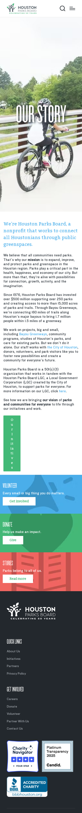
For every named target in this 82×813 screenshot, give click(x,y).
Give (13, 540)
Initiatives (13, 659)
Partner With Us (18, 721)
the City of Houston (62, 347)
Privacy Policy (16, 673)
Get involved (19, 501)
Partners (13, 666)
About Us (13, 651)
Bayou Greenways (33, 334)
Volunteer (13, 714)
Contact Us (15, 728)
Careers (12, 699)
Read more (18, 579)
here (62, 391)
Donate (12, 706)
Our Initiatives (12, 443)
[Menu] (72, 8)
